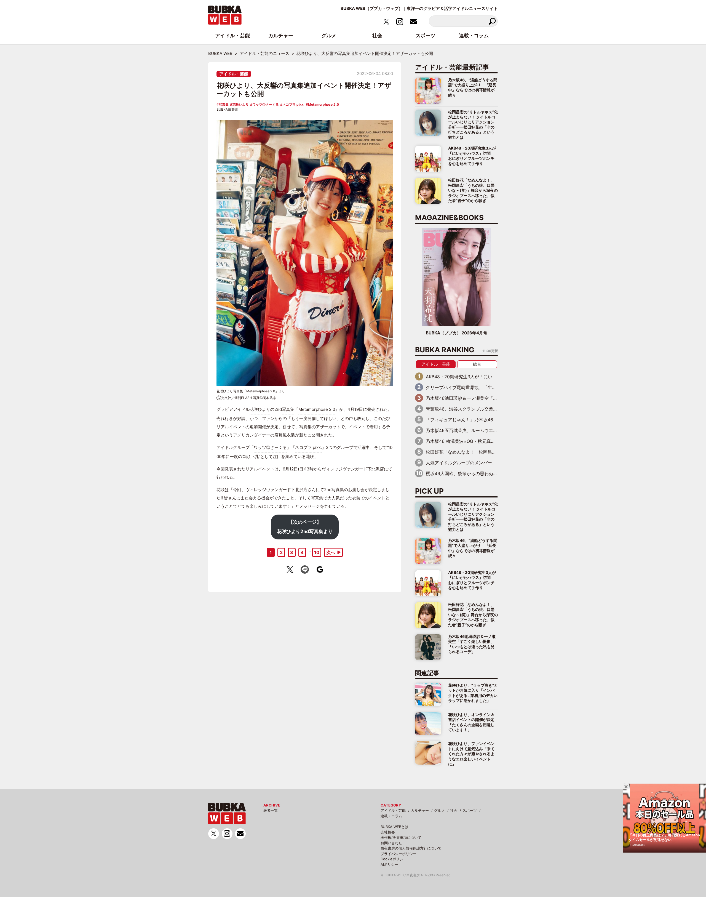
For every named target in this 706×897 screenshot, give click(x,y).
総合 (477, 364)
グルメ (439, 810)
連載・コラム (391, 816)
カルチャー (420, 810)
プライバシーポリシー (398, 853)
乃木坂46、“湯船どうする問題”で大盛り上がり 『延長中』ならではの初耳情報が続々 (472, 87)
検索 (492, 21)
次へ (330, 552)
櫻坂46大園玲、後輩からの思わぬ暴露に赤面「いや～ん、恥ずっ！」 (495, 473)
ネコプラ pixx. (293, 104)
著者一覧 (270, 810)
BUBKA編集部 (227, 109)
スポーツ (469, 810)
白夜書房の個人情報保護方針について (411, 848)
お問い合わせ (391, 843)
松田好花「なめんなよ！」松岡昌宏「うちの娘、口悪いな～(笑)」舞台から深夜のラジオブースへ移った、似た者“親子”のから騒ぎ (473, 190)
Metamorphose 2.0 (323, 104)
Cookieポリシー (394, 859)
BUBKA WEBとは (394, 826)
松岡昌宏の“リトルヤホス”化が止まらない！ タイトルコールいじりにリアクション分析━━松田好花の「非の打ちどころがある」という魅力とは (473, 125)
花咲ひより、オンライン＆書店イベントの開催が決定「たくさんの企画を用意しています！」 (471, 722)
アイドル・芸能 (233, 73)
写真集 (224, 104)
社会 (453, 810)
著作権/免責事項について (401, 837)
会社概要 (388, 832)
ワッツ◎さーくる (265, 104)
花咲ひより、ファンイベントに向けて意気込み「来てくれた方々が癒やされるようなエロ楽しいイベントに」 (471, 753)
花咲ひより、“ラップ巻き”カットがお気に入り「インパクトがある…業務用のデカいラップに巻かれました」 (473, 693)
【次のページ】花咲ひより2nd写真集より (305, 526)
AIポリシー (389, 864)
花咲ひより (240, 104)
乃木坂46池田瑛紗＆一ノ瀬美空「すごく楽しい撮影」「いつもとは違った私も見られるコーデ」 (472, 644)
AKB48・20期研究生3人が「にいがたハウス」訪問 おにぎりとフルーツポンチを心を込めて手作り (472, 156)
